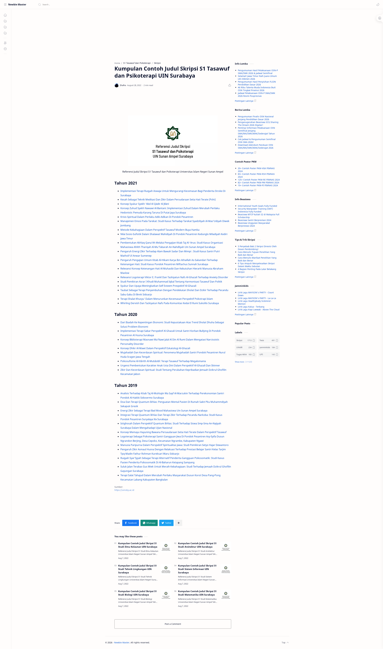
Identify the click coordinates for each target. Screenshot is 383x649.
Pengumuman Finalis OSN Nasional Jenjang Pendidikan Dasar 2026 (256, 118)
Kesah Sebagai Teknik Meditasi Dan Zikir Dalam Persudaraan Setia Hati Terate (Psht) (168, 199)
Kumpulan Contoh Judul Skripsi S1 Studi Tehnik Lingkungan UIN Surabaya (137, 569)
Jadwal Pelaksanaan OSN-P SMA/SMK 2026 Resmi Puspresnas (256, 94)
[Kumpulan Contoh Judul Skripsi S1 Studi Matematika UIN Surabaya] (225, 595)
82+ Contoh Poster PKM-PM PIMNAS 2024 (258, 182)
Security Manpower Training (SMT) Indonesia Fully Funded (255, 210)
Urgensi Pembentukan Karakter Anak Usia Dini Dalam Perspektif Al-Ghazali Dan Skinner (170, 365)
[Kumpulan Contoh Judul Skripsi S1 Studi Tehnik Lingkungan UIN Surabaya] (166, 569)
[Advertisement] (172, 35)
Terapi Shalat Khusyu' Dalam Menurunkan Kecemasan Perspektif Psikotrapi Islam (166, 298)
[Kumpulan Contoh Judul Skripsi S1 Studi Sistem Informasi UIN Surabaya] (225, 569)
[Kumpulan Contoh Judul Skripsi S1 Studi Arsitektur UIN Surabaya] (225, 547)
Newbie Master (17, 4)
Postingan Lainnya (244, 100)
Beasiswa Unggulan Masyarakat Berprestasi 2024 (254, 224)
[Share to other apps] (178, 523)
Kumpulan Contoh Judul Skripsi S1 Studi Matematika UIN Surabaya (197, 593)
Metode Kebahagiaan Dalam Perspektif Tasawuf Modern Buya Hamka (159, 229)
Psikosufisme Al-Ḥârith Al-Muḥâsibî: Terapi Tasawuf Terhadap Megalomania (163, 361)
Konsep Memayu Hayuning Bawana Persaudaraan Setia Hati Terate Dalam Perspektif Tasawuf (173, 432)
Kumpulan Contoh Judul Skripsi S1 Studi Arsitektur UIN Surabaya (197, 545)
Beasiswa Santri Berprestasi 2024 (254, 220)
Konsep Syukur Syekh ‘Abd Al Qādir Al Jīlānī (144, 203)
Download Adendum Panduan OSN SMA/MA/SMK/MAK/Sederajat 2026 (255, 146)
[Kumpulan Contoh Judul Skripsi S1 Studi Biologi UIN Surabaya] (166, 595)
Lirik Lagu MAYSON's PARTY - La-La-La (257, 298)
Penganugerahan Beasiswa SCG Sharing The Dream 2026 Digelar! (258, 123)
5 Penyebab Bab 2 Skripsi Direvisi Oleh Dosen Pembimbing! (257, 248)
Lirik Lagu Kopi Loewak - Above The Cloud (258, 309)
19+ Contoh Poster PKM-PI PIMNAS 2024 (258, 185)
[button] (378, 4)
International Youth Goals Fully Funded (257, 205)
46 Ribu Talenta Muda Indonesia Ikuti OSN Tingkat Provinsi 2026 (257, 89)
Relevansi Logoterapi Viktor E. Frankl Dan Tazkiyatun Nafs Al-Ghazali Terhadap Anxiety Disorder (174, 277)
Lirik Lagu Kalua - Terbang (251, 306)
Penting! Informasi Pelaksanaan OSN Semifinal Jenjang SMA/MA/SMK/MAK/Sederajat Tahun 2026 (256, 132)
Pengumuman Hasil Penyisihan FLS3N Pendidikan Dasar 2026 (257, 83)
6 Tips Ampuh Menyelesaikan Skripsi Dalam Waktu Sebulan (256, 265)
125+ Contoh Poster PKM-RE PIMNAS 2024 (259, 179)
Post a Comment (173, 623)
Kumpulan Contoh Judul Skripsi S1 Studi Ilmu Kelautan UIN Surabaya (137, 545)
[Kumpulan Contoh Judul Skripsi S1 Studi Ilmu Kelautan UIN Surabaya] (166, 547)
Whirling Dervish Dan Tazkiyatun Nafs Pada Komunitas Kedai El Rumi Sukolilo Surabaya (169, 303)
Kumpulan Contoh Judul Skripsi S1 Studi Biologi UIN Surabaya (137, 593)
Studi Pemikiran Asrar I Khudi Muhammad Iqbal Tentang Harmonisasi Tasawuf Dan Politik (171, 281)
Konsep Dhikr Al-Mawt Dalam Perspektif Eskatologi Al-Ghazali (155, 348)
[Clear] (85, 4)
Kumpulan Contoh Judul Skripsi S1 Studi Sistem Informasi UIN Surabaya (197, 569)
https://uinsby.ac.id (124, 490)
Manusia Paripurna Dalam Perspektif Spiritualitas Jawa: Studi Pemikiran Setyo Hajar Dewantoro (174, 445)
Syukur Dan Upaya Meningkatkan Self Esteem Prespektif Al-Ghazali (158, 285)
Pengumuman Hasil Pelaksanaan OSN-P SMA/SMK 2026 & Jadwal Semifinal (258, 72)
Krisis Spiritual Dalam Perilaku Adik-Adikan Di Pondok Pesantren (156, 217)
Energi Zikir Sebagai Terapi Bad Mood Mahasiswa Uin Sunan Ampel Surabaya (163, 410)
